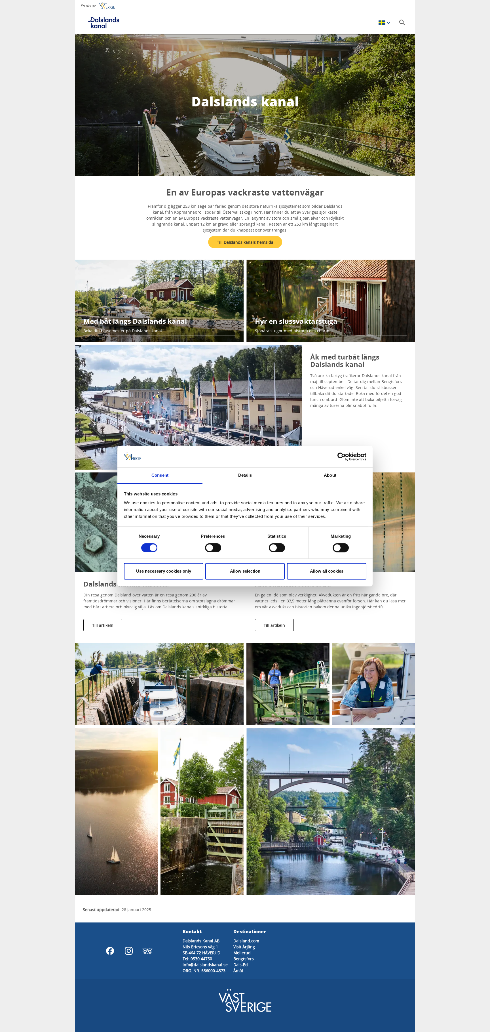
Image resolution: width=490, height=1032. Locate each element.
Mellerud (242, 952)
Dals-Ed (240, 964)
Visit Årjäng (244, 946)
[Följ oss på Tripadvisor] (147, 951)
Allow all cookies (326, 571)
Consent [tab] (159, 475)
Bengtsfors (243, 958)
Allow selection (245, 571)
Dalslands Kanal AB (201, 940)
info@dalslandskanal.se (205, 964)
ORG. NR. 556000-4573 (204, 970)
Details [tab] (245, 475)
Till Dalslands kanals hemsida (245, 242)
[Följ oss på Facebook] (110, 951)
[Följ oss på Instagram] (129, 951)
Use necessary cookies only (163, 571)
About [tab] (330, 475)
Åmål (238, 970)
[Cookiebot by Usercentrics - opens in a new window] (341, 456)
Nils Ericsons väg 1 (200, 946)
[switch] (213, 547)
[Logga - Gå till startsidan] (103, 22)
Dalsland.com (246, 940)
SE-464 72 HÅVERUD (201, 952)
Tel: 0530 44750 (197, 958)
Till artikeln (102, 625)
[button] (188, 407)
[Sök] (402, 22)
